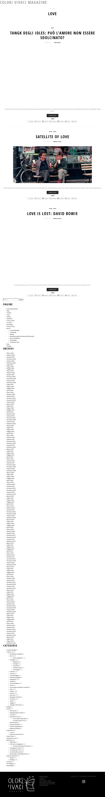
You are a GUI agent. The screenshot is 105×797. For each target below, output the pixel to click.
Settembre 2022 (11, 423)
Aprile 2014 (10, 621)
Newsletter (10, 324)
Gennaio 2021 (10, 463)
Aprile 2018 (10, 527)
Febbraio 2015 (11, 602)
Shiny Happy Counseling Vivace (18, 754)
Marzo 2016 (10, 576)
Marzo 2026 (10, 353)
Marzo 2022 (10, 435)
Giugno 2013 (10, 641)
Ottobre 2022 (11, 421)
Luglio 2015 (10, 592)
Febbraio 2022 (11, 437)
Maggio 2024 (10, 388)
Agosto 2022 (10, 425)
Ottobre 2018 (11, 515)
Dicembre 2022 (11, 417)
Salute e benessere (12, 756)
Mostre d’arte (14, 722)
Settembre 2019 (11, 494)
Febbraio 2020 (11, 484)
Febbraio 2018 (11, 531)
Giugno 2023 (10, 408)
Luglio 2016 (10, 568)
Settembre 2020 (11, 470)
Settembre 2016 (11, 564)
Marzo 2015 (10, 600)
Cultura (50, 131)
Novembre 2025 (11, 359)
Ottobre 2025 (11, 361)
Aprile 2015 (10, 598)
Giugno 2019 (10, 500)
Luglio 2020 (10, 474)
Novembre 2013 (11, 631)
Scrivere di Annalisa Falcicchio (21, 746)
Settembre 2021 (11, 447)
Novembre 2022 (11, 419)
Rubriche (9, 740)
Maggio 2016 (10, 572)
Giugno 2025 (10, 367)
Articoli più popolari (12, 309)
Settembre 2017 (11, 541)
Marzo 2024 (10, 392)
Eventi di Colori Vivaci (16, 734)
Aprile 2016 (10, 574)
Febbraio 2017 (11, 555)
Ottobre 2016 (11, 562)
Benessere (16, 662)
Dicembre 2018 (11, 512)
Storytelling (13, 340)
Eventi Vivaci (10, 730)
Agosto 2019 (10, 496)
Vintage (9, 346)
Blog (8, 311)
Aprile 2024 (10, 390)
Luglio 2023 (10, 406)
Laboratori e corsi (15, 716)
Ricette (12, 757)
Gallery (9, 316)
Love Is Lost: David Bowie (52, 213)
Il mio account (10, 320)
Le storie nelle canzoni (16, 752)
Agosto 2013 (10, 637)
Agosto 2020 (10, 472)
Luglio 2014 (10, 615)
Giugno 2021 (10, 453)
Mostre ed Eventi (15, 724)
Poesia (12, 693)
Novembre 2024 (11, 378)
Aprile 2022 (10, 433)
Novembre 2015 (11, 584)
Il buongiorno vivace (15, 748)
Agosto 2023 (10, 404)
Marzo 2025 (10, 370)
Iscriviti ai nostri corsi (19, 720)
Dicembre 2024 (11, 376)
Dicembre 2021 (11, 441)
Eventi (8, 709)
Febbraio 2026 (11, 355)
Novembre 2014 (11, 607)
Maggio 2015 (10, 596)
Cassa (8, 314)
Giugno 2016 (10, 570)
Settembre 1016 (11, 643)
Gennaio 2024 (10, 396)
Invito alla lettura (14, 683)
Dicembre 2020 (11, 465)
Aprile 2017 (10, 551)
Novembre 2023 (11, 400)
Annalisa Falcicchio (57, 141)
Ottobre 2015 (11, 586)
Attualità (12, 660)
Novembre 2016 (11, 560)
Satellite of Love (52, 136)
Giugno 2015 (10, 594)
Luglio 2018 (10, 521)
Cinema (12, 671)
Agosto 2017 (10, 543)
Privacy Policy (11, 326)
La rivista (9, 322)
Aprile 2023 (10, 412)
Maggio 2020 (10, 478)
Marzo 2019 (10, 506)
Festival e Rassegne (15, 677)
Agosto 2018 (10, 519)
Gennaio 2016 (10, 580)
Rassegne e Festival (15, 697)
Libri (11, 689)
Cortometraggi (14, 675)
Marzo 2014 (10, 623)
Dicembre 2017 (11, 535)
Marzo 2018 (10, 529)
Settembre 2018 (11, 517)
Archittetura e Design (16, 654)
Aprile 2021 (10, 457)
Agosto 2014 (10, 613)
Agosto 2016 (10, 566)
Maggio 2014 (10, 619)
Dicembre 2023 (11, 398)
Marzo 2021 (10, 459)
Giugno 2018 (10, 523)
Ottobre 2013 (11, 633)
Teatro (12, 701)
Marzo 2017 (10, 553)
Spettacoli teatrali (15, 728)
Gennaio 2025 (10, 374)
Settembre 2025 (11, 363)
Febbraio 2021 (11, 461)
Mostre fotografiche (15, 726)
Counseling (13, 332)
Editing (12, 334)
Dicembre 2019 (11, 488)
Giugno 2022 (10, 429)
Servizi (8, 328)
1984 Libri (13, 742)
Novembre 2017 (11, 537)
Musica (52, 27)
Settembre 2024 (11, 382)
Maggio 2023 (10, 410)
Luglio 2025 (10, 365)
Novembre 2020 (11, 466)
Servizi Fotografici (15, 338)
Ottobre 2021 (11, 445)
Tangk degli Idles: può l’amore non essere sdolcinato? (52, 35)
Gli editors (9, 318)
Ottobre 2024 (11, 380)
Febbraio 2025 (11, 372)
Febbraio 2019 (11, 508)
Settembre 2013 (11, 635)
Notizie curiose (17, 667)
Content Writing (14, 330)
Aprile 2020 (10, 480)
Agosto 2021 (10, 449)
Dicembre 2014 (11, 606)
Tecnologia (16, 669)
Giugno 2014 (10, 617)
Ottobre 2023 (11, 402)
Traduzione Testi (14, 342)
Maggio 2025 (10, 369)
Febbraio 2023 (11, 414)
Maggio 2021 (10, 455)
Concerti (12, 673)
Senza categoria (17, 658)
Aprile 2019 (10, 504)
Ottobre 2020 (11, 468)
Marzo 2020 (10, 482)
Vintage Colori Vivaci (16, 705)
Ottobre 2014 (11, 609)
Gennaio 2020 (10, 486)
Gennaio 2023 (10, 416)
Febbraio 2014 (11, 625)
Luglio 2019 (10, 498)
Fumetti (12, 681)
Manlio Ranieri (57, 42)
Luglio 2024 (10, 384)
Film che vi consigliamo (16, 744)
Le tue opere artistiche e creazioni (19, 687)
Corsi (11, 732)
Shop (8, 344)
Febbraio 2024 (11, 394)
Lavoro (12, 685)
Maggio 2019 (10, 502)
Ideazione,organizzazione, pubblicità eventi (22, 336)
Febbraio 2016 (11, 578)
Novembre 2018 (11, 513)
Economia (16, 665)
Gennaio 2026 (10, 357)
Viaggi (12, 703)
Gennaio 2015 (10, 604)
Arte (11, 656)
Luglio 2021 (10, 451)
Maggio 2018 (10, 525)
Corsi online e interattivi (19, 718)
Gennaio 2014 (10, 627)
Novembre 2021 (11, 443)
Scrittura (12, 699)
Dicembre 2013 (11, 629)
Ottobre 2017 (11, 539)
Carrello (9, 312)
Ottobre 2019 (11, 492)
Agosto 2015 (10, 590)
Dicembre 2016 (11, 559)
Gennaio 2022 (10, 439)
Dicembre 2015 (11, 582)
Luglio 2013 (10, 639)
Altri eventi (13, 710)
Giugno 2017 (10, 547)
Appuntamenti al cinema (16, 712)
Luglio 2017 (10, 545)
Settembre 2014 (11, 611)
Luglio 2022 (10, 427)
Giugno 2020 (10, 476)
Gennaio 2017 (10, 557)
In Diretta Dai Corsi (15, 750)
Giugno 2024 (10, 386)
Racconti (12, 695)
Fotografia (13, 679)
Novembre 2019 (11, 490)
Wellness (12, 759)
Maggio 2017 (10, 549)
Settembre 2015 (11, 588)
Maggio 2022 (10, 431)
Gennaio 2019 (10, 510)
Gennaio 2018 (10, 533)
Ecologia (15, 663)
